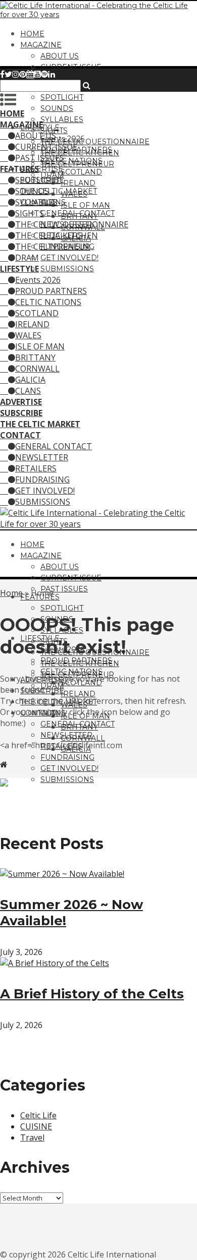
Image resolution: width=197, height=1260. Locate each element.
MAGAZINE (41, 44)
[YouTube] (37, 74)
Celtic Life (38, 1115)
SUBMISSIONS (67, 268)
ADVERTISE (41, 168)
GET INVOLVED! (69, 257)
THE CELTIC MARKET (58, 191)
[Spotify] (44, 74)
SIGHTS (29, 213)
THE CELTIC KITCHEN (56, 235)
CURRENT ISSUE (71, 67)
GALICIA (30, 379)
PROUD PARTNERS (51, 290)
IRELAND (78, 183)
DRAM (27, 257)
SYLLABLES (61, 119)
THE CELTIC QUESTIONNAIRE (95, 141)
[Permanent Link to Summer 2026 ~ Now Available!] (62, 873)
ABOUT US (59, 56)
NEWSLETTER (41, 457)
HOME (32, 33)
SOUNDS (56, 108)
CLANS (28, 390)
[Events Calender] (30, 74)
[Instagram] (15, 74)
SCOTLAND (81, 171)
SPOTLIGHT (61, 97)
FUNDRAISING (42, 479)
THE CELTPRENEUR (52, 246)
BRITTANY (35, 357)
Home (11, 592)
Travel (32, 1137)
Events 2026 (62, 138)
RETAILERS (36, 468)
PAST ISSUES (64, 78)
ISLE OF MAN (85, 205)
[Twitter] (8, 74)
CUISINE (36, 1126)
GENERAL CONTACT (77, 213)
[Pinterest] (22, 74)
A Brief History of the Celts (92, 994)
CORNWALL (37, 368)
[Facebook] (2, 74)
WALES (28, 335)
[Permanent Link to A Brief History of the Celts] (54, 963)
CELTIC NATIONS (71, 160)
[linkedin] (51, 74)
